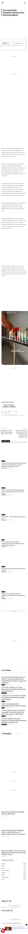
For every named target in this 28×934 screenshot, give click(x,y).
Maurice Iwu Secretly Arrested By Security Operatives (12, 813)
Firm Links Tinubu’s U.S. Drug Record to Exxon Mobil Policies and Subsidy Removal (13, 689)
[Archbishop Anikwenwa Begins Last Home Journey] (14, 558)
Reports (23, 18)
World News (4, 693)
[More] (18, 47)
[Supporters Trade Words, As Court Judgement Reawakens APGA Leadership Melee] (14, 583)
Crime (3, 707)
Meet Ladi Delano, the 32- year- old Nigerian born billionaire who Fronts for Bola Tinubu (13, 852)
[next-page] (5, 604)
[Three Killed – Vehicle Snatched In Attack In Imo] (14, 506)
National (3, 716)
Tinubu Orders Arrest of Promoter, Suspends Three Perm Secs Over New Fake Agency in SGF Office (13, 712)
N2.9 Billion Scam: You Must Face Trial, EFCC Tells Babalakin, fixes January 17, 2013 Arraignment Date (21, 434)
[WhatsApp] (14, 47)
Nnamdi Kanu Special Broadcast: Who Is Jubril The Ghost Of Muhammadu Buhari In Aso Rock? (13, 832)
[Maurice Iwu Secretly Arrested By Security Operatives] (14, 804)
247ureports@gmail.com (13, 907)
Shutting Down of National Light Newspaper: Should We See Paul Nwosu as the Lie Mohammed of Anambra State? (13, 464)
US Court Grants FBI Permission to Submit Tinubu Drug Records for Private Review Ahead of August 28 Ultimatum (13, 680)
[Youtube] (10, 916)
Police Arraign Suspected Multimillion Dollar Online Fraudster (13, 705)
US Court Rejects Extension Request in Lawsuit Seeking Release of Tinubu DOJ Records (13, 720)
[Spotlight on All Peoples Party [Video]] (14, 749)
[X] (7, 47)
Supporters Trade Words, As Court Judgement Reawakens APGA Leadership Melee (13, 595)
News (3, 539)
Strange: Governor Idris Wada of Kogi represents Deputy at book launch (7, 432)
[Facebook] (4, 47)
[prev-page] (2, 604)
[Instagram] (6, 412)
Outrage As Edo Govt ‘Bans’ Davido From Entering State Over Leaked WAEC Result (13, 697)
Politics (3, 684)
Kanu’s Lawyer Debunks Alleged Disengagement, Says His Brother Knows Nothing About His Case (12, 543)
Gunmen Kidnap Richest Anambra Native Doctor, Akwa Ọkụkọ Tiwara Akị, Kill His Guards (12, 491)
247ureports (3, 468)
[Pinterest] (11, 47)
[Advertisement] (14, 27)
